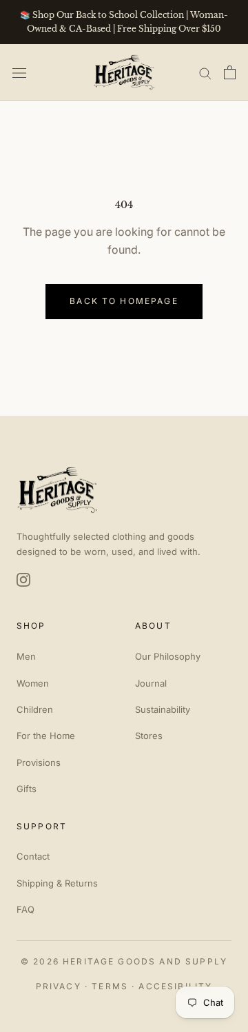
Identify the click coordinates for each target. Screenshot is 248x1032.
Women (33, 683)
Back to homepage (124, 301)
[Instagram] (23, 580)
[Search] (205, 72)
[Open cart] (230, 72)
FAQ (25, 909)
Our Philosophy (167, 656)
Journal (151, 683)
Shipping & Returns (57, 883)
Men (26, 656)
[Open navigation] (19, 72)
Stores (149, 735)
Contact (33, 856)
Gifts (27, 788)
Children (35, 709)
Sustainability (162, 709)
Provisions (39, 762)
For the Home (46, 735)
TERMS (110, 986)
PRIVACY (58, 986)
